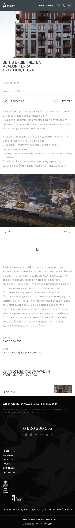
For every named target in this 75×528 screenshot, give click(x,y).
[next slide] (70, 231)
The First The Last (43, 524)
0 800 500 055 (46, 5)
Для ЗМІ (36, 510)
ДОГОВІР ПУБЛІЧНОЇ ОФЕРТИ (57, 510)
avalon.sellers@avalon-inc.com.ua (22, 353)
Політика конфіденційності (16, 510)
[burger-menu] (69, 5)
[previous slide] (5, 231)
